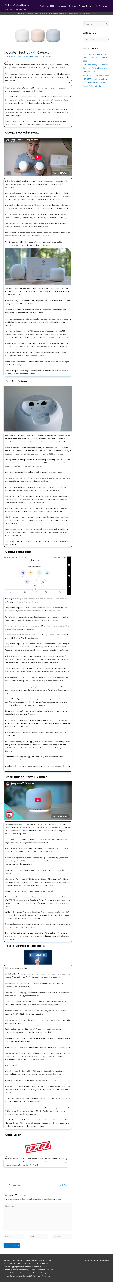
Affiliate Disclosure (91, 13)
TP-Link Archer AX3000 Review (96, 75)
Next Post (64, 1185)
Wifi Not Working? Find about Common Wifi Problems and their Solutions (95, 68)
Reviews (38, 57)
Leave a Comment (11, 57)
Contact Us (104, 1260)
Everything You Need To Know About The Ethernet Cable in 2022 (95, 57)
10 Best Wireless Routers (17, 5)
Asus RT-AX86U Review (92, 86)
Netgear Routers (27, 57)
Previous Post (13, 1185)
